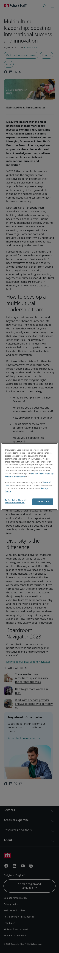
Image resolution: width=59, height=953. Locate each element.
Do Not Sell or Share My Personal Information (16, 501)
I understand (43, 502)
